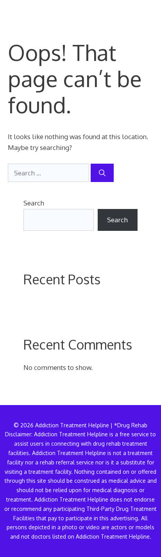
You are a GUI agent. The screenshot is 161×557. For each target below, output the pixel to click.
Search (33, 203)
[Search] (102, 173)
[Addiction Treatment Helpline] (35, 12)
